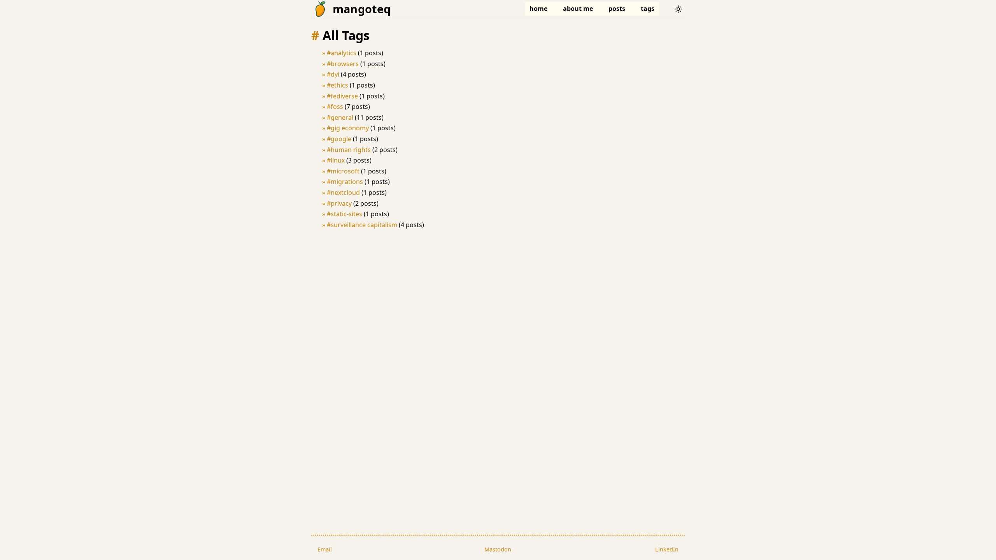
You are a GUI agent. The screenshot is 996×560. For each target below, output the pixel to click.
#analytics (341, 53)
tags (647, 8)
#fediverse (342, 96)
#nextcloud (343, 192)
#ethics (337, 85)
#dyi (333, 74)
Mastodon (497, 549)
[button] (678, 9)
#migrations (345, 181)
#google (339, 139)
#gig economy (348, 128)
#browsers (343, 64)
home (538, 8)
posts (616, 8)
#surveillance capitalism (362, 224)
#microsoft (343, 171)
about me (578, 8)
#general (340, 117)
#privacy (339, 203)
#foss (335, 106)
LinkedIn (667, 549)
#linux (336, 160)
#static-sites (344, 214)
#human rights (349, 149)
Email (324, 549)
